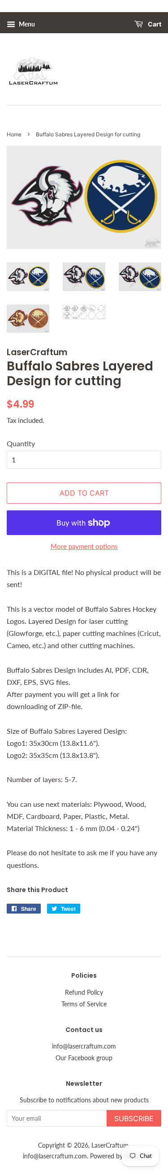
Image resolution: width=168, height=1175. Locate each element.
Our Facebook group (84, 1058)
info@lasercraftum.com (84, 1046)
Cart (153, 24)
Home (14, 134)
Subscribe (134, 1118)
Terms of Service (84, 1004)
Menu (26, 24)
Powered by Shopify (118, 1156)
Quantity (21, 443)
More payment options (84, 546)
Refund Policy (84, 992)
